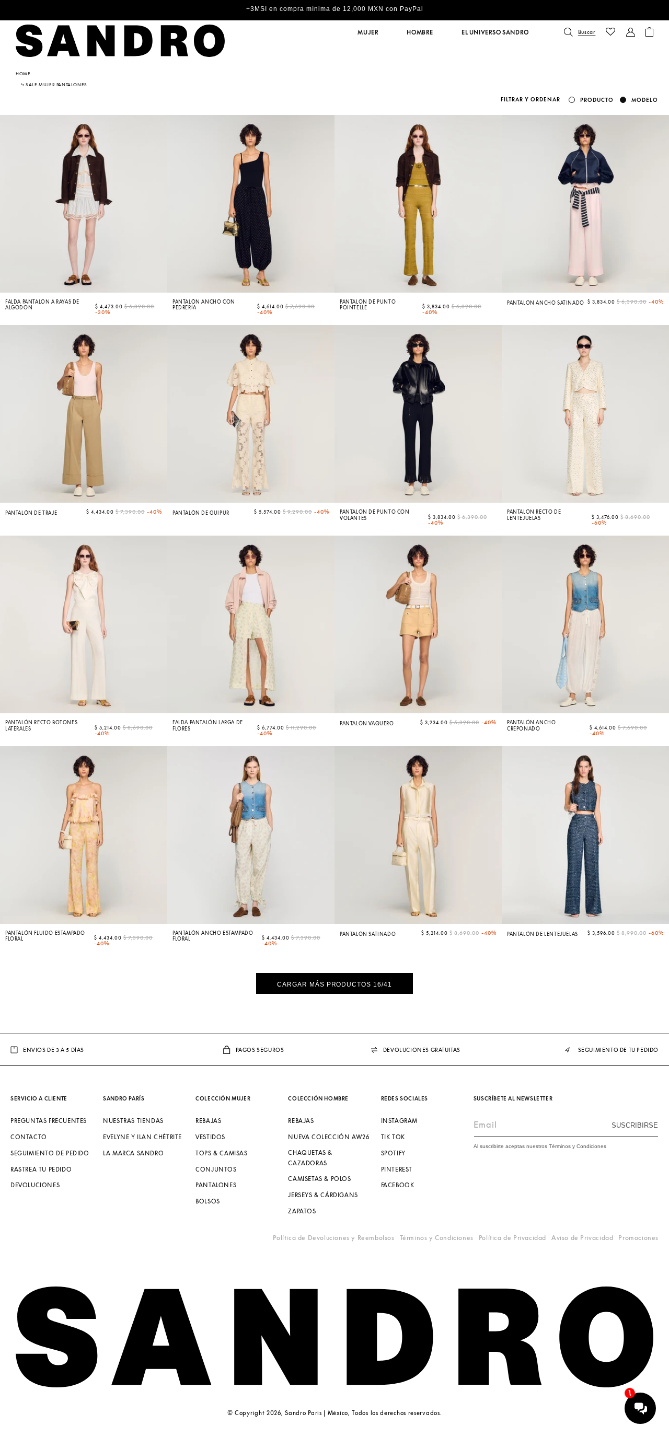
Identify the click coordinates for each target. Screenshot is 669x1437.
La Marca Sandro (133, 1153)
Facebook (397, 1185)
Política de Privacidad (512, 1238)
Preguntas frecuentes (48, 1120)
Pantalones (215, 1185)
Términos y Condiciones (437, 1238)
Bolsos (207, 1201)
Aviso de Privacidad (582, 1238)
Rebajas (208, 1120)
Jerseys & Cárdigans (322, 1194)
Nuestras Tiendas (133, 1120)
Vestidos (210, 1136)
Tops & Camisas (221, 1153)
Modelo (644, 100)
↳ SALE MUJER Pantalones (54, 84)
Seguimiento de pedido (49, 1153)
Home (23, 73)
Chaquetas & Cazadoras (310, 1157)
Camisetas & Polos (319, 1179)
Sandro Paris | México (316, 1412)
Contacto (28, 1136)
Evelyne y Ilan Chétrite (142, 1136)
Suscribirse (635, 1125)
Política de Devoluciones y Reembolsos (333, 1238)
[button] (368, 32)
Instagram (399, 1120)
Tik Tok (393, 1136)
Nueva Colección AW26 (328, 1136)
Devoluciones (35, 1185)
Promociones (638, 1238)
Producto (597, 100)
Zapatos (302, 1211)
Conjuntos (215, 1169)
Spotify (393, 1153)
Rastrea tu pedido (41, 1169)
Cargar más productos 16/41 (334, 984)
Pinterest (396, 1169)
